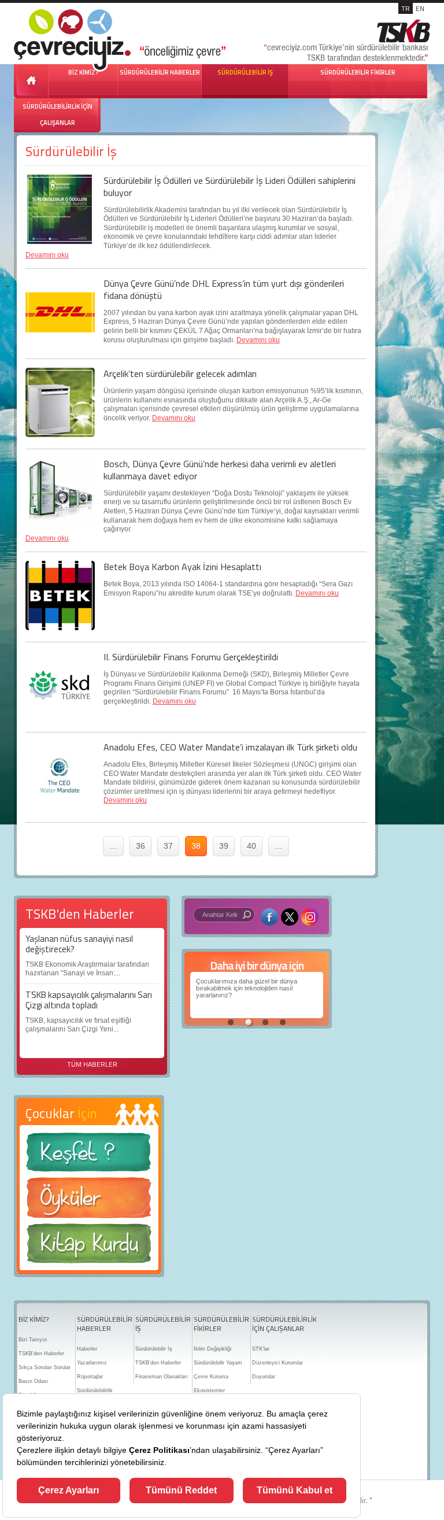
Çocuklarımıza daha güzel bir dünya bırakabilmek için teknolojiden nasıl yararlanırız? (246, 988)
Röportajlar (90, 1377)
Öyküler (89, 1201)
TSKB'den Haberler (41, 1353)
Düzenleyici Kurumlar (277, 1363)
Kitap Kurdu (89, 1247)
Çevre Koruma (211, 1377)
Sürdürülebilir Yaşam (218, 1363)
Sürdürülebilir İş (153, 1349)
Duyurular (263, 1377)
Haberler (87, 1349)
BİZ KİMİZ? (33, 1319)
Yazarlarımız (92, 1363)
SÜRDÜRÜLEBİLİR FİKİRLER (357, 72)
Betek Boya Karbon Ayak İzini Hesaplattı (182, 567)
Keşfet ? (89, 1155)
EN (420, 8)
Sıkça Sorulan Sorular (44, 1367)
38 (196, 845)
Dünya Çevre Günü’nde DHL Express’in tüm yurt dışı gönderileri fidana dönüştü (223, 289)
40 (251, 845)
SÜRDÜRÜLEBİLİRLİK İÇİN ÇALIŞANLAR (57, 114)
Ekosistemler (209, 1390)
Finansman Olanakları (161, 1377)
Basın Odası (33, 1381)
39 (223, 845)
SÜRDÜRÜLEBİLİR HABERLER (160, 72)
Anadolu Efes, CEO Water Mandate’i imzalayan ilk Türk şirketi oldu (230, 747)
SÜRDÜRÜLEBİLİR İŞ (245, 72)
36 (140, 845)
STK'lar (260, 1349)
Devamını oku (47, 255)
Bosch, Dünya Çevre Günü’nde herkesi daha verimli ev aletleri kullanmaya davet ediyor (219, 470)
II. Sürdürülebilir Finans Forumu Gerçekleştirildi (190, 657)
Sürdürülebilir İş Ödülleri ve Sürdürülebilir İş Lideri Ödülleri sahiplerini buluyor (229, 186)
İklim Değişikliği (212, 1349)
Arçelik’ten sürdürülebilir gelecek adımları (180, 373)
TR (405, 8)
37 (168, 845)
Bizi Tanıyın (32, 1340)
